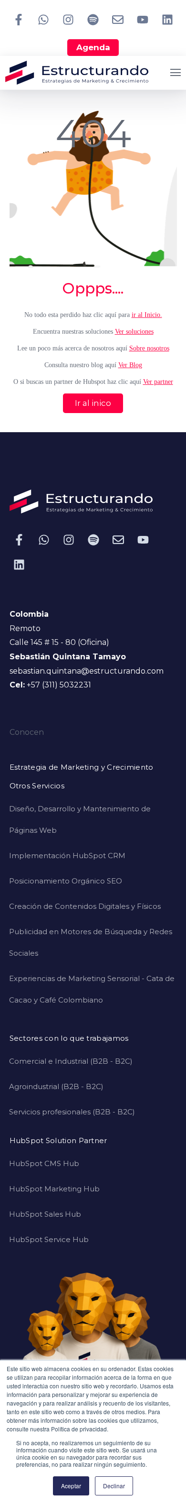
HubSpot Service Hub (49, 1239)
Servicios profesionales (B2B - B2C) (72, 1111)
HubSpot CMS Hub (44, 1163)
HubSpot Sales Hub (45, 1214)
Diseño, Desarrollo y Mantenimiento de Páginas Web (80, 819)
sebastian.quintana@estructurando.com (87, 671)
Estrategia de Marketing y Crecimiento (82, 767)
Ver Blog (130, 365)
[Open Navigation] (175, 72)
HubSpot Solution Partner (58, 1141)
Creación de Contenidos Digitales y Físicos (85, 906)
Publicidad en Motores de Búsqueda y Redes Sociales (90, 942)
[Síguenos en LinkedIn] (167, 19)
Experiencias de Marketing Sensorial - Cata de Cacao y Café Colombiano (92, 989)
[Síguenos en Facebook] (18, 19)
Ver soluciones (134, 331)
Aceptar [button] (71, 1486)
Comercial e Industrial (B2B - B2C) (71, 1061)
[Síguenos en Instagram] (68, 19)
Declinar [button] (114, 1486)
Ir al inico (93, 403)
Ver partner (158, 381)
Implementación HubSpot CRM (67, 855)
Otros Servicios (37, 786)
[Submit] (169, 207)
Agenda (93, 47)
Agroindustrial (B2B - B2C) (56, 1086)
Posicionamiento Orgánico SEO (65, 880)
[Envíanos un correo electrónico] (117, 19)
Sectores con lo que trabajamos (69, 1039)
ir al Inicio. (147, 314)
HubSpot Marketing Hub (54, 1188)
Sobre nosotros (149, 348)
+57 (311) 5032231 (59, 684)
